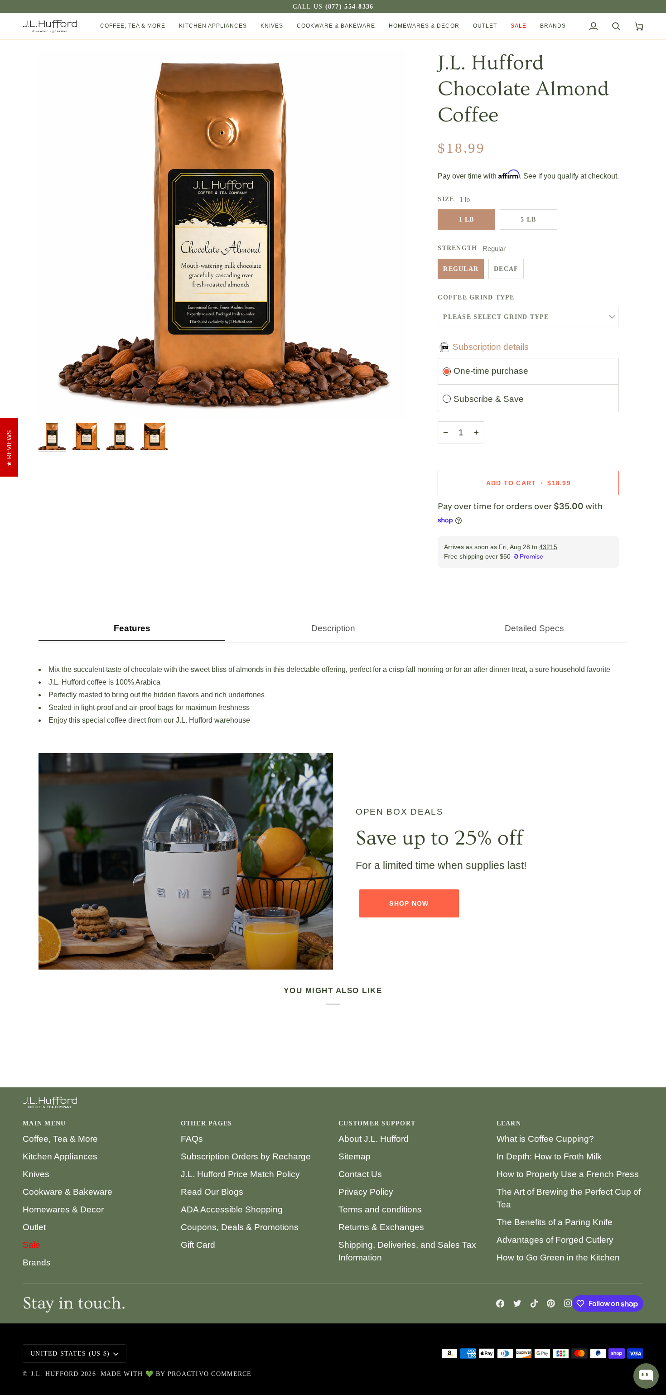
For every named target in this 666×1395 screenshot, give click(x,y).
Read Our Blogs (212, 1192)
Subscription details (491, 347)
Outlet (34, 1227)
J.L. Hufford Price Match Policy (240, 1174)
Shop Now (409, 903)
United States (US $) (70, 1353)
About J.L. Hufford (373, 1139)
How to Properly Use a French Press (568, 1174)
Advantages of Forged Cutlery (555, 1240)
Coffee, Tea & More (60, 1139)
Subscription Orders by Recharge (246, 1156)
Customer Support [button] (376, 1123)
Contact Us (360, 1174)
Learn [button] (509, 1123)
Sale (31, 1245)
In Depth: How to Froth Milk (549, 1156)
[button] (133, 26)
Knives (36, 1174)
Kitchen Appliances (60, 1156)
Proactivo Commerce (210, 1374)
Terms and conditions (380, 1209)
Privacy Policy (365, 1192)
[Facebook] (500, 1303)
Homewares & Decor (63, 1209)
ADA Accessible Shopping (232, 1209)
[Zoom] (55, 401)
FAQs (192, 1139)
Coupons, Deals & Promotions (240, 1227)
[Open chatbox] (646, 1376)
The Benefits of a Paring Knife (555, 1222)
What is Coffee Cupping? (545, 1139)
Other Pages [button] (206, 1123)
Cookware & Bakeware (67, 1192)
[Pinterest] (551, 1303)
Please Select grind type (496, 317)
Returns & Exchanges (381, 1227)
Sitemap (354, 1156)
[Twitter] (517, 1303)
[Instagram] (568, 1303)
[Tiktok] (534, 1303)
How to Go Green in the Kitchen (558, 1257)
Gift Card (198, 1245)
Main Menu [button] (44, 1123)
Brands (37, 1262)
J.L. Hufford (55, 1374)
